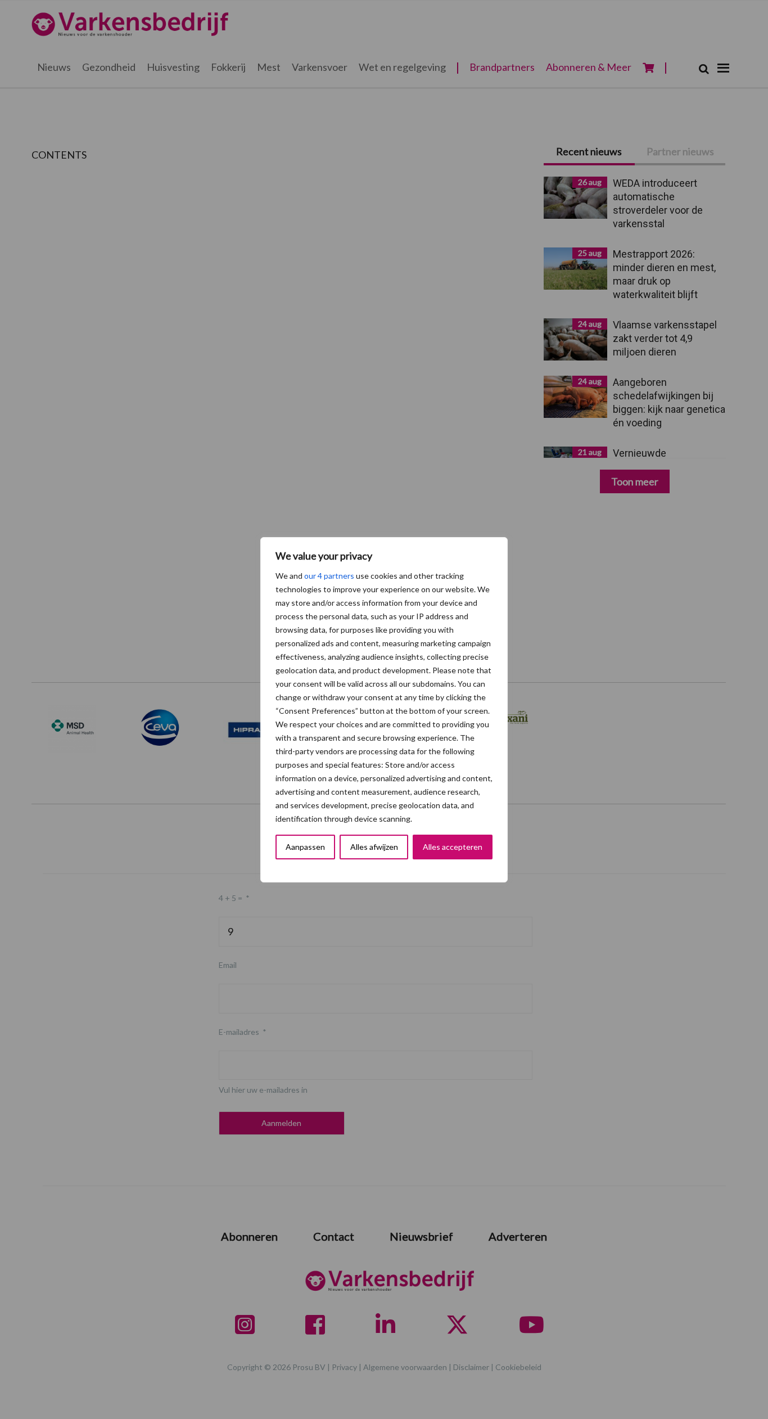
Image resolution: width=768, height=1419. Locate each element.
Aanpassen (305, 847)
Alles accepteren (452, 847)
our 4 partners (329, 575)
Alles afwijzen (374, 847)
